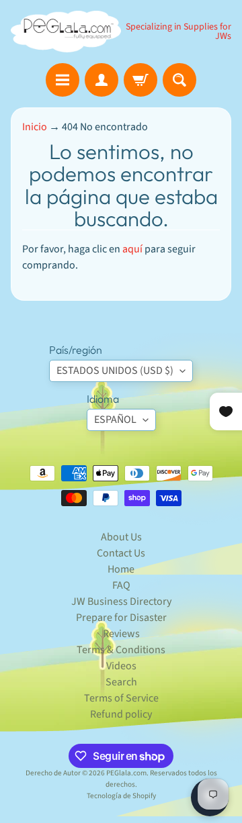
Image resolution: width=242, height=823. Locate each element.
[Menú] (62, 80)
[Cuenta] (101, 80)
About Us (121, 537)
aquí (132, 249)
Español (115, 419)
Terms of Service (121, 698)
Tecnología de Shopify (121, 796)
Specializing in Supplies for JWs (178, 31)
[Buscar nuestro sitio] (179, 80)
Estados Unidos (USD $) (114, 370)
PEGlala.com (126, 773)
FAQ (121, 585)
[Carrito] (140, 80)
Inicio (34, 126)
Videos (121, 666)
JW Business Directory (121, 601)
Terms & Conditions (121, 649)
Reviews (121, 633)
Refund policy (121, 714)
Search (121, 682)
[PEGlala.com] (66, 31)
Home (121, 569)
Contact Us (121, 553)
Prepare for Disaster (121, 617)
